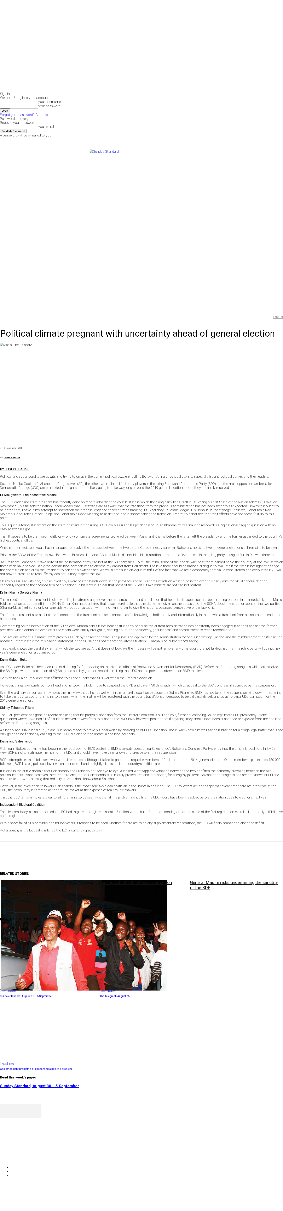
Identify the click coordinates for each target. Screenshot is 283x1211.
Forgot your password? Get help (24, 115)
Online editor (12, 457)
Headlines (7, 1063)
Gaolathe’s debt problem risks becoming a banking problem (36, 1068)
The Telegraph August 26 (114, 996)
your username (49, 102)
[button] (266, 317)
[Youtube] (243, 140)
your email (46, 127)
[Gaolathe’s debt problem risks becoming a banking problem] (48, 1031)
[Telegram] (81, 852)
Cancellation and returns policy (266, 1199)
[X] (238, 140)
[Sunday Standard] (141, 227)
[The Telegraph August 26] (148, 959)
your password (49, 106)
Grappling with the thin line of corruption (133, 882)
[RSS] (25, 1157)
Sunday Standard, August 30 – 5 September (26, 996)
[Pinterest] (37, 852)
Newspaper (8, 991)
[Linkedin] (66, 852)
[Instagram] (233, 140)
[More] (96, 852)
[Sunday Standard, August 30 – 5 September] (48, 959)
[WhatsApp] (51, 852)
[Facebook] (228, 140)
